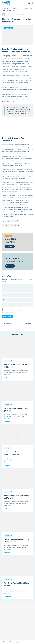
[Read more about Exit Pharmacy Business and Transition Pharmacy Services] (17, 434)
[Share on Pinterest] (6, 225)
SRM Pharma (5, 8)
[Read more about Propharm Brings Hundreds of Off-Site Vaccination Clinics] (17, 522)
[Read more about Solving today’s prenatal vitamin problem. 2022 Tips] (17, 347)
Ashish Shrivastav (11, 14)
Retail (16, 221)
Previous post (7, 323)
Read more (7, 378)
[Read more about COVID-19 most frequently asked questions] (17, 391)
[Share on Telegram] (18, 225)
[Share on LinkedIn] (9, 225)
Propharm (9, 221)
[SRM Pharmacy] (6, 2)
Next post (29, 323)
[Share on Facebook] (3, 225)
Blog (11, 8)
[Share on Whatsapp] (12, 225)
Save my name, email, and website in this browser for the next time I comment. (16, 311)
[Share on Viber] (15, 225)
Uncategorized (18, 8)
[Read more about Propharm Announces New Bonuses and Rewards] (17, 478)
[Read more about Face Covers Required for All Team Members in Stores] (17, 565)
